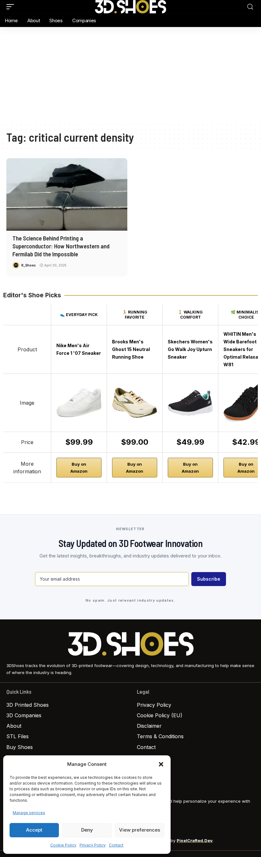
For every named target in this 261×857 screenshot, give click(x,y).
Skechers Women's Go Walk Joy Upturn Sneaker (190, 349)
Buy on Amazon (79, 468)
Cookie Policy (63, 845)
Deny (87, 830)
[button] (161, 764)
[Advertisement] (130, 74)
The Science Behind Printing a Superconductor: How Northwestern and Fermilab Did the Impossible (60, 245)
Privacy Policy (93, 845)
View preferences (139, 830)
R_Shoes (28, 265)
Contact (116, 845)
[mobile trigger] (11, 6)
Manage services (29, 812)
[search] (250, 7)
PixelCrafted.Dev (195, 840)
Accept (34, 830)
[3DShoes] (130, 6)
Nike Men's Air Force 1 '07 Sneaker (78, 349)
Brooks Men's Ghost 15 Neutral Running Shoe (131, 349)
